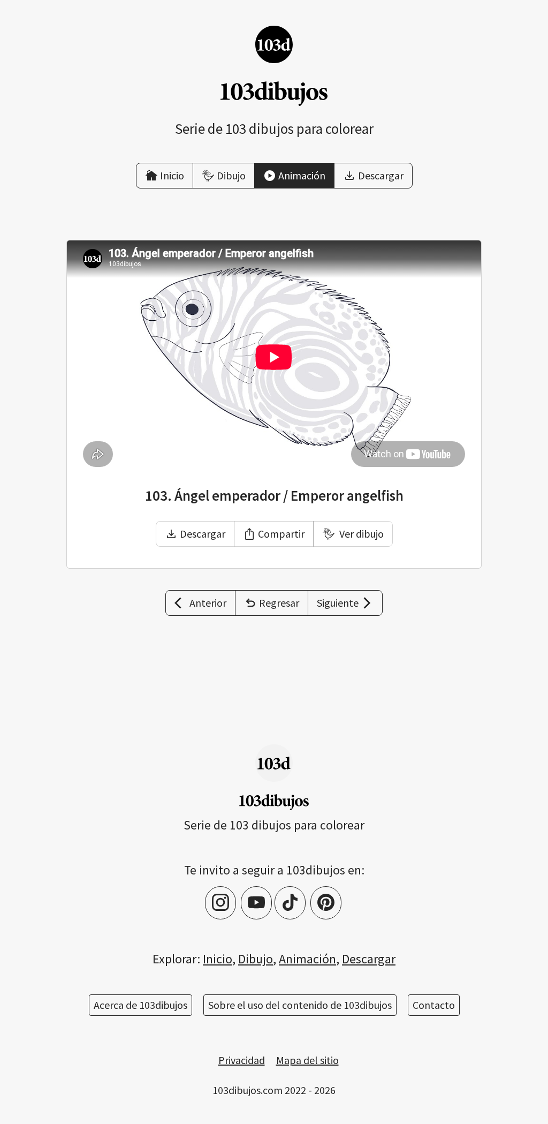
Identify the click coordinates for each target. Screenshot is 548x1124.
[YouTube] (256, 902)
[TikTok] (290, 902)
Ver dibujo (360, 533)
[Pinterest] (325, 902)
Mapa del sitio (307, 1060)
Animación (307, 959)
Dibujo (255, 959)
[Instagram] (220, 902)
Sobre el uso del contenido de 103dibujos (300, 1005)
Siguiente (338, 602)
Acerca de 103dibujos (140, 1005)
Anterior (207, 602)
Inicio (217, 959)
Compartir (281, 533)
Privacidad (241, 1060)
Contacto (434, 1005)
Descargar (202, 533)
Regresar (279, 602)
